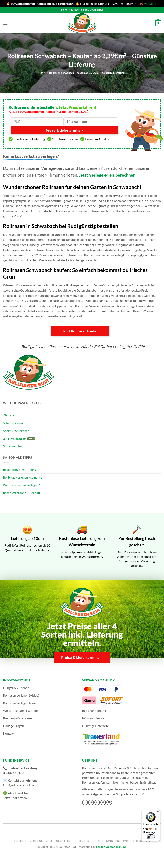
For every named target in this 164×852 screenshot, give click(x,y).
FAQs (152, 789)
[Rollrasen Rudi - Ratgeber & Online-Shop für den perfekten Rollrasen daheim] (82, 23)
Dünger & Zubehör (16, 688)
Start (42, 72)
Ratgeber (96, 794)
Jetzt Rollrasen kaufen (80, 331)
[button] (5, 23)
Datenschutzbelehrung (96, 840)
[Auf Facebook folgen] (85, 802)
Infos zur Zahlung (94, 710)
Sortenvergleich (14, 446)
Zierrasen (9, 415)
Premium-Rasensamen (18, 718)
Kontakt (8, 733)
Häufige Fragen (13, 726)
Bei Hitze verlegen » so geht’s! (23, 477)
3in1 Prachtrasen (15, 438)
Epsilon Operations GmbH (112, 846)
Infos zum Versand (94, 718)
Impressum (36, 840)
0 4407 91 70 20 (14, 773)
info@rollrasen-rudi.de (18, 785)
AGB (118, 840)
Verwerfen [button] (151, 3)
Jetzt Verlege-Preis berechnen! (108, 174)
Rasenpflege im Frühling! (20, 469)
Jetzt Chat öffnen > (16, 798)
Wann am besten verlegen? (21, 485)
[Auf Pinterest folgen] (103, 802)
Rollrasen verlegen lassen (20, 703)
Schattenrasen (13, 423)
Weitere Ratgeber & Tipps (20, 710)
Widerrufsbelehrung (61, 840)
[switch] (151, 836)
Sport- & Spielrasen (16, 431)
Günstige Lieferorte (95, 726)
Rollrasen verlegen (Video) (21, 695)
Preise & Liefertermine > (64, 130)
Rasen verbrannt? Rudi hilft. (22, 493)
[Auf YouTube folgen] (109, 802)
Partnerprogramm (136, 840)
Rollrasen (102, 773)
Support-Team (125, 794)
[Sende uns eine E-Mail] (97, 802)
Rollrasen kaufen (93, 782)
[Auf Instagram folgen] (91, 802)
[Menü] (157, 812)
